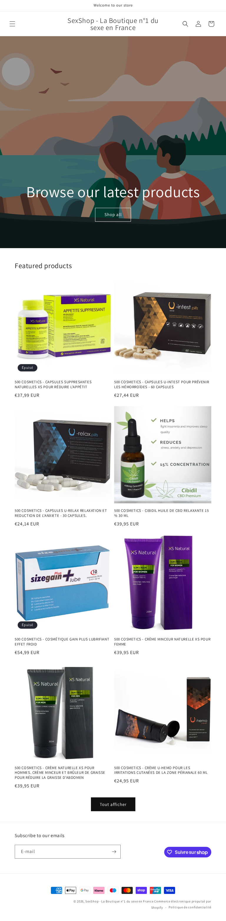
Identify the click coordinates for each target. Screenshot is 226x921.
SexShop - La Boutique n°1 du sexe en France (119, 901)
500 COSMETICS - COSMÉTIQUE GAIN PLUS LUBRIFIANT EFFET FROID (62, 642)
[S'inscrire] (113, 852)
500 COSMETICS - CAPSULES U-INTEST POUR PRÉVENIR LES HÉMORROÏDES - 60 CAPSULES (161, 384)
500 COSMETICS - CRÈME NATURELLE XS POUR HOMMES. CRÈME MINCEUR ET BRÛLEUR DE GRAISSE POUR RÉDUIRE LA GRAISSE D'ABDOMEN (60, 773)
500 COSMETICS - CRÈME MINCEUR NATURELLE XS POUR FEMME (162, 642)
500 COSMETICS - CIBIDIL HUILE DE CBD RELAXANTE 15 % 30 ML (161, 513)
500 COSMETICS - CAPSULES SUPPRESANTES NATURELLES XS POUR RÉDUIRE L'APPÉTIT (53, 384)
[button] (12, 23)
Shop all (113, 215)
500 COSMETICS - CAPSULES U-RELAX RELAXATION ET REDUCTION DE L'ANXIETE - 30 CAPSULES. (61, 513)
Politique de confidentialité (190, 907)
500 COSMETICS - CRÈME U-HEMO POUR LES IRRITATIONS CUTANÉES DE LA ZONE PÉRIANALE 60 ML (160, 770)
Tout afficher (113, 804)
